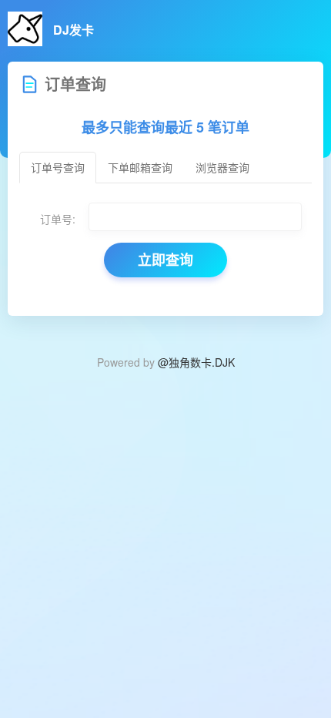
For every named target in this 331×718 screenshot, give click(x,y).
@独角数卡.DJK (196, 362)
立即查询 (165, 260)
